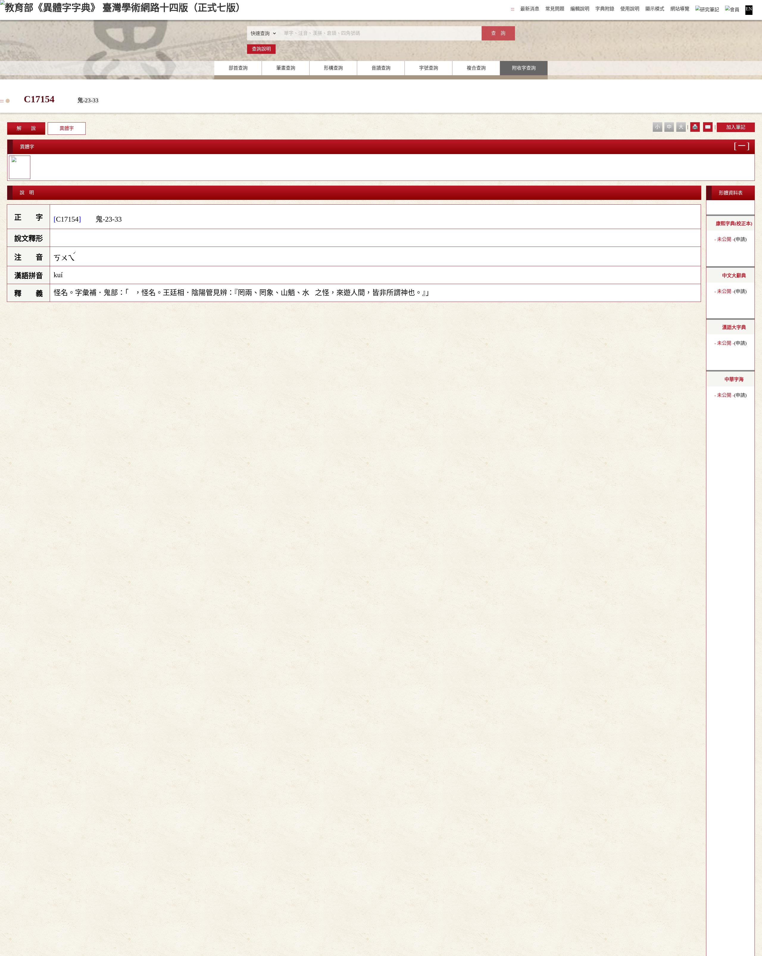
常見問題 (554, 8)
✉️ (708, 126)
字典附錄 (604, 8)
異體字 (67, 128)
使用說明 (629, 8)
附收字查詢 (524, 67)
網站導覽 (679, 8)
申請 (740, 239)
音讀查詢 (381, 67)
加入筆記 (735, 127)
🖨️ (695, 126)
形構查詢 (333, 67)
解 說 (26, 128)
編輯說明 (579, 8)
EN (749, 8)
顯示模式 (654, 8)
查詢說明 (261, 48)
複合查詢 (476, 67)
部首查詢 (238, 67)
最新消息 (529, 8)
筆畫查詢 (285, 67)
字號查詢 (428, 67)
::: (512, 8)
